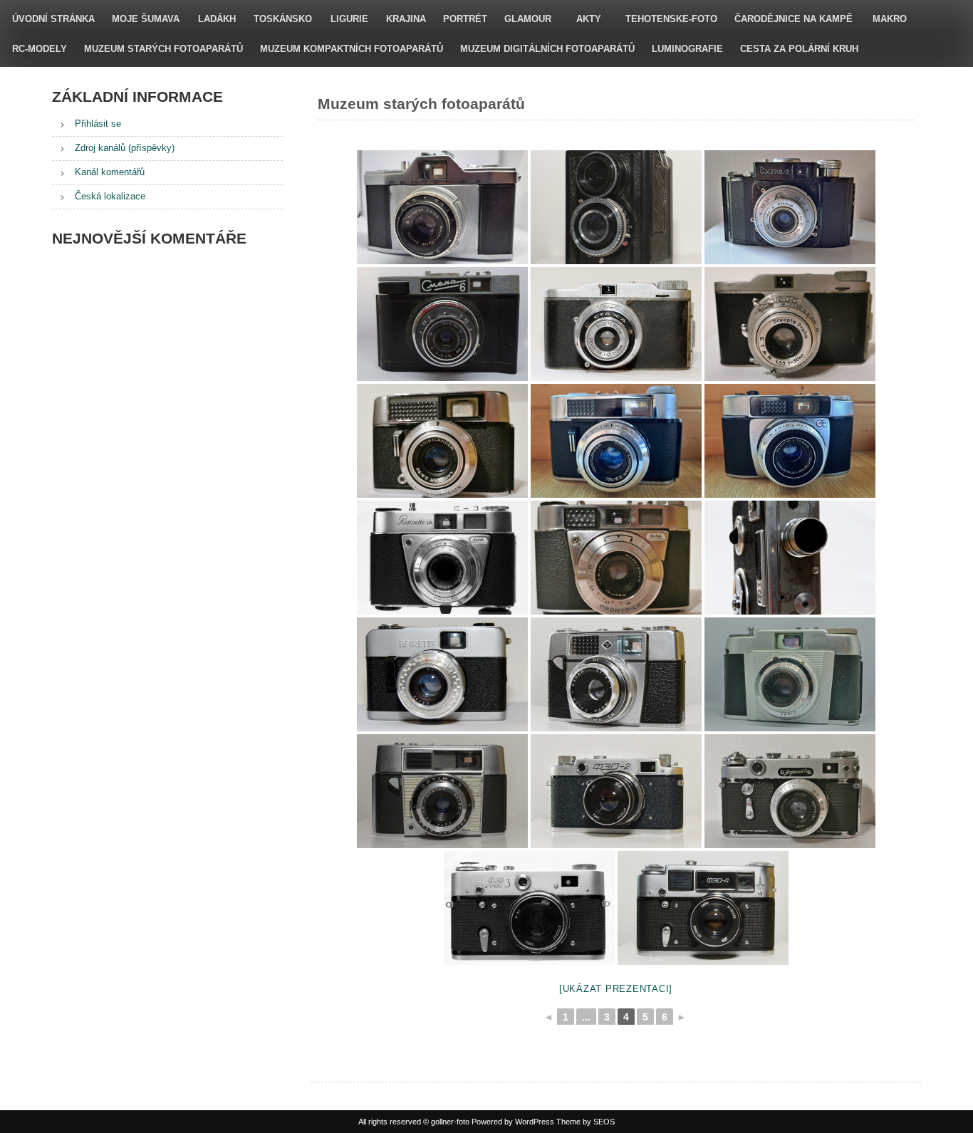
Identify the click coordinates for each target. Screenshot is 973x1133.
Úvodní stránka (53, 19)
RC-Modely (39, 48)
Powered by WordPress (513, 1121)
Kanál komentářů (110, 172)
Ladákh (217, 19)
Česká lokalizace (110, 196)
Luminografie (687, 48)
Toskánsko (283, 19)
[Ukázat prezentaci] (615, 988)
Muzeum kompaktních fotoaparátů (351, 48)
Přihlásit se (98, 123)
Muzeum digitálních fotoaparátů (547, 48)
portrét (465, 19)
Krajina (406, 19)
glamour (527, 19)
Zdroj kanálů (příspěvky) (125, 147)
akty (588, 19)
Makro (890, 19)
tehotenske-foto (671, 19)
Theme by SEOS (585, 1121)
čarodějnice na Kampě (793, 19)
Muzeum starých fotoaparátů (163, 48)
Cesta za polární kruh (799, 48)
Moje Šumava (145, 19)
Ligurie (349, 19)
